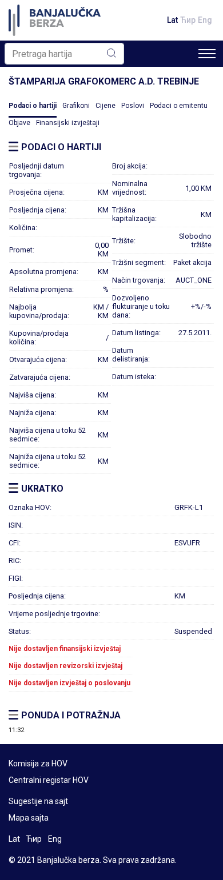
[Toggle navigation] (207, 53)
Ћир (188, 20)
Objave (19, 123)
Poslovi (132, 106)
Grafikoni (76, 106)
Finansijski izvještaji (67, 123)
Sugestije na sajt (38, 801)
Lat (172, 20)
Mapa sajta (29, 817)
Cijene (105, 106)
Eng (205, 20)
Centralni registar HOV (49, 780)
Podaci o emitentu (179, 106)
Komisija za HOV (38, 763)
